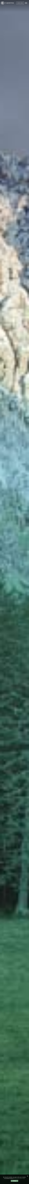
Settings (14, 1180)
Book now (20, 3)
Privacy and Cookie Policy (19, 1178)
